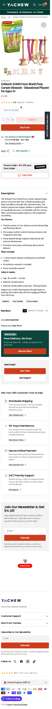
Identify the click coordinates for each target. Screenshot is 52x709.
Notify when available (47, 125)
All (9, 17)
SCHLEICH (5, 81)
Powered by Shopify (20, 705)
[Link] (25, 343)
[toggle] (47, 193)
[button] (4, 4)
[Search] (34, 5)
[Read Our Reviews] (25, 12)
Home (3, 17)
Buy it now (25, 127)
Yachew (9, 705)
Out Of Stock (11, 110)
